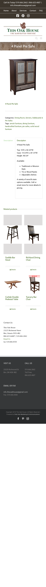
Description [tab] (8, 140)
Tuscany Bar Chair (31, 298)
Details (13, 269)
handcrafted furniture (13, 126)
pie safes (25, 126)
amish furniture (16, 123)
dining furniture (28, 123)
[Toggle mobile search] (36, 38)
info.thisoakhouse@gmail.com (23, 5)
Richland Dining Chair (33, 258)
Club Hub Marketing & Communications (27, 414)
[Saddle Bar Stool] (13, 234)
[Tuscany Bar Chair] (33, 284)
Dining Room (20, 118)
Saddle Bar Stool (10, 258)
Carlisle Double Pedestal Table (12, 298)
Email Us (7, 339)
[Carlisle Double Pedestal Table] (13, 284)
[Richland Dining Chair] (33, 234)
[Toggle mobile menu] (41, 38)
